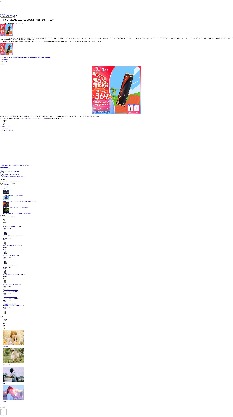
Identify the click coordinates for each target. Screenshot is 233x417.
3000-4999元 (7, 171)
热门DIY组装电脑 (14, 165)
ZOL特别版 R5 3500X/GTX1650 (10, 264)
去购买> (4, 229)
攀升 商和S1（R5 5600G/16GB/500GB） (12, 305)
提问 (1, 317)
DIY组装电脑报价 (5, 168)
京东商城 (6, 59)
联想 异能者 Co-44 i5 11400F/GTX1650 (11, 245)
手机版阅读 (2, 126)
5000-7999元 (13, 171)
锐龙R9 (12, 176)
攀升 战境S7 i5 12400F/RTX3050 (10, 291)
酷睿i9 (1, 176)
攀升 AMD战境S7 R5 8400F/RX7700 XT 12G (12, 274)
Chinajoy (9, 181)
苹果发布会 (2, 181)
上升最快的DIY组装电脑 (23, 165)
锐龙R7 (15, 176)
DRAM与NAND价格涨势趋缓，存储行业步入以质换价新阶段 (16, 207)
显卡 (8, 184)
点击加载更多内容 (4, 128)
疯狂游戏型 (12, 174)
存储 (11, 15)
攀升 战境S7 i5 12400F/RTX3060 (10, 298)
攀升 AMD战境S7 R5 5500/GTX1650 (11, 235)
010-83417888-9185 (11, 216)
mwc (13, 181)
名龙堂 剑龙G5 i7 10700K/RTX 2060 (10, 226)
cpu (6, 184)
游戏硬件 (7, 15)
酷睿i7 (4, 176)
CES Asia (16, 181)
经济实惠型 (17, 174)
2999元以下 (2, 171)
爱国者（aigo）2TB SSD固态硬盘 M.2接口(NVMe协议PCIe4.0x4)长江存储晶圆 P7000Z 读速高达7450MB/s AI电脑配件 (25, 57)
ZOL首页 (2, 15)
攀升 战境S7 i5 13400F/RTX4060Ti (10, 284)
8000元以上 (18, 171)
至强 (24, 176)
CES (19, 181)
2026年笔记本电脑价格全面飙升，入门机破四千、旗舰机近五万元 (17, 213)
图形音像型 (7, 174)
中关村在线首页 (3, 130)
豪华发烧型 (2, 174)
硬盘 (14, 15)
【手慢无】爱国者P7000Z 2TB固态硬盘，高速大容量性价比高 (33, 118)
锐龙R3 (22, 176)
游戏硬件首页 (10, 130)
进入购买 (2, 63)
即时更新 (7, 126)
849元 (6, 61)
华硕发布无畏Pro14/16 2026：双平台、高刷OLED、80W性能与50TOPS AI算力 (19, 201)
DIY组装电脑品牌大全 (5, 165)
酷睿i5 (7, 176)
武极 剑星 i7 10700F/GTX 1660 (9, 255)
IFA (12, 181)
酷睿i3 (9, 176)
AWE (6, 181)
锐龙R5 (18, 176)
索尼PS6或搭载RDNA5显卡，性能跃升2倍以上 (13, 195)
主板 (4, 184)
